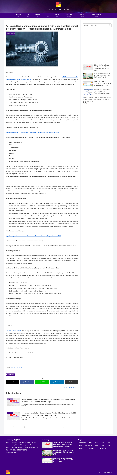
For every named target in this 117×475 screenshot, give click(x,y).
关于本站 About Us (11, 452)
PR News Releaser (16, 368)
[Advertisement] (97, 47)
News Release (10, 374)
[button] (71, 382)
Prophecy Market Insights (13, 331)
